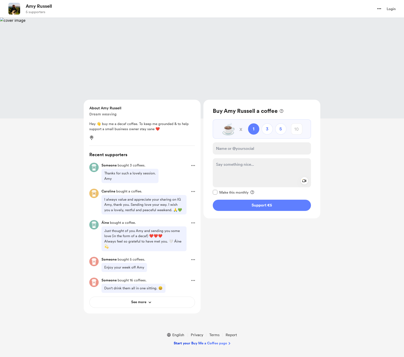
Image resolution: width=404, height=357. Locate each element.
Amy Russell (39, 6)
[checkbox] (231, 192)
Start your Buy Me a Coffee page (200, 343)
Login (391, 9)
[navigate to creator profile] (14, 9)
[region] (261, 159)
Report (231, 335)
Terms (214, 335)
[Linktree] (91, 137)
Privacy (197, 335)
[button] (379, 8)
